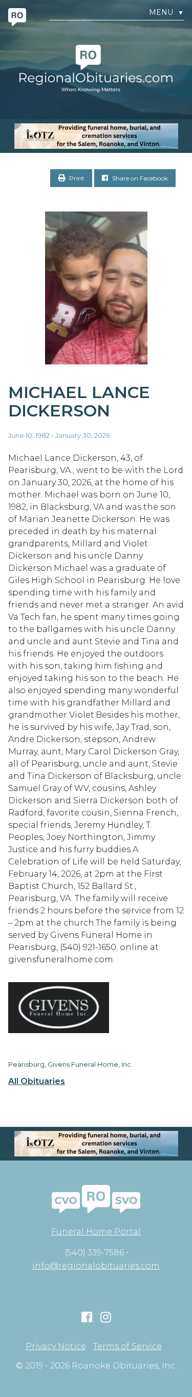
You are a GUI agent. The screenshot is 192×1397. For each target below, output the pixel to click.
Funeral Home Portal (96, 1231)
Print (76, 178)
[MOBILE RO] (96, 136)
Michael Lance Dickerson (79, 401)
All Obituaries (36, 1081)
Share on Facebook (139, 178)
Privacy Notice (56, 1346)
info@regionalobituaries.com (96, 1266)
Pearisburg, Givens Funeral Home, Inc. (70, 1064)
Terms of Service (127, 1346)
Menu (166, 12)
